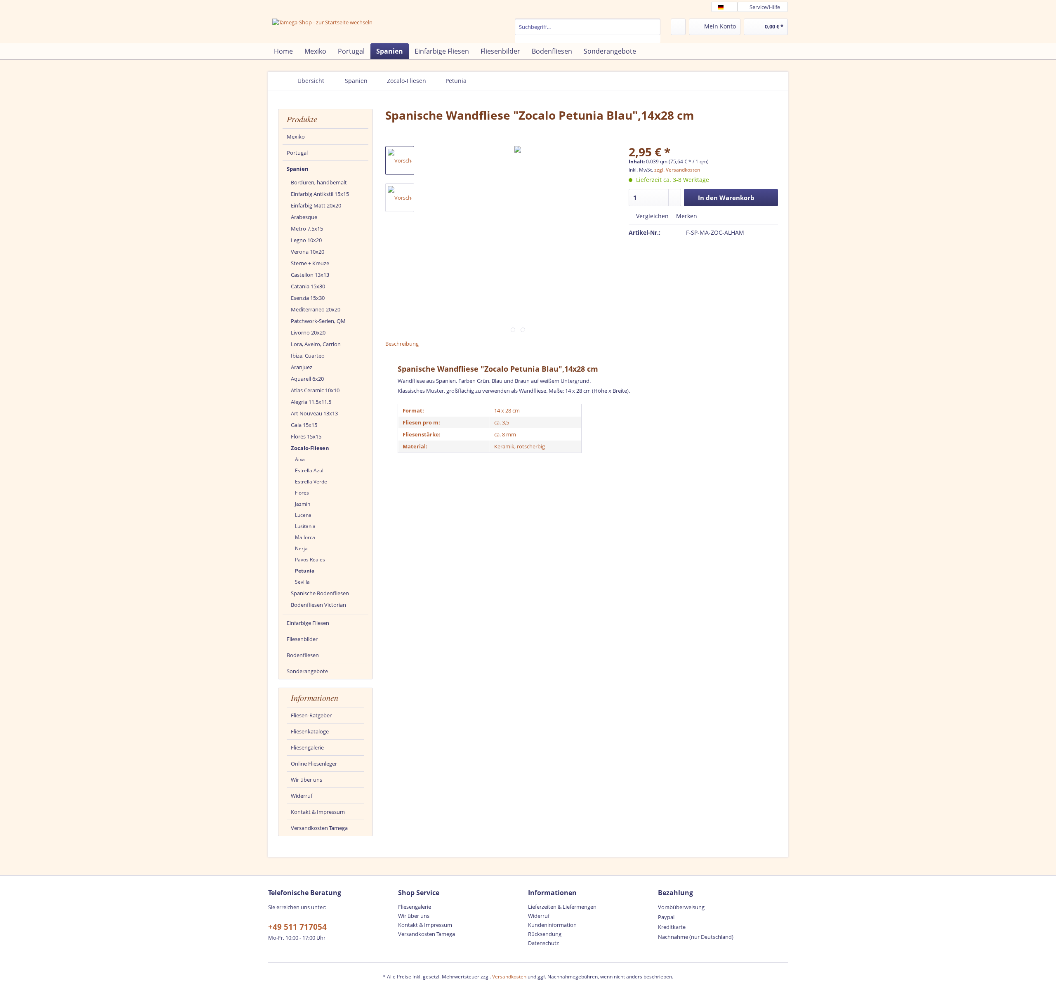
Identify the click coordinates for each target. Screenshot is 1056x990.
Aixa (300, 459)
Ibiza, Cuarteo (308, 355)
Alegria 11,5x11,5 (311, 401)
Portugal (297, 152)
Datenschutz (543, 943)
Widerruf (301, 795)
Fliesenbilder (302, 639)
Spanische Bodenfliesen (320, 593)
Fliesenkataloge (310, 731)
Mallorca (305, 537)
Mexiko (296, 136)
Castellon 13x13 (310, 274)
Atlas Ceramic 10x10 (315, 390)
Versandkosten (509, 976)
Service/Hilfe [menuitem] (764, 7)
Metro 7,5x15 (307, 228)
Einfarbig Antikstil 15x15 (320, 194)
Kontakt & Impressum (318, 812)
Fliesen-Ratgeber (311, 715)
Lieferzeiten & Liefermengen (562, 906)
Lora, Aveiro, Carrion (316, 344)
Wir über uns (306, 779)
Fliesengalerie (307, 747)
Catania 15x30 (308, 286)
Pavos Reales (310, 559)
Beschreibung (402, 343)
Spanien (298, 168)
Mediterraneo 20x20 (315, 309)
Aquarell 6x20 (307, 378)
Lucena (303, 515)
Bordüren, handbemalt (319, 182)
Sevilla (302, 581)
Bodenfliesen (303, 655)
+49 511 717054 (297, 927)
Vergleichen (651, 216)
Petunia (304, 570)
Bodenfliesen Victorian (318, 604)
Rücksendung (544, 934)
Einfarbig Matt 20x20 (316, 205)
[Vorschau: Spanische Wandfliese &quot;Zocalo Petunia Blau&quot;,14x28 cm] (399, 160)
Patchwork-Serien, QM (318, 321)
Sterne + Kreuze (310, 263)
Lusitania (305, 526)
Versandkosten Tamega (319, 828)
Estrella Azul (309, 470)
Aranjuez (301, 367)
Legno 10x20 (306, 240)
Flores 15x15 (306, 436)
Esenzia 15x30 (308, 298)
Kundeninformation (552, 925)
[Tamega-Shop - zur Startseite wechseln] (322, 29)
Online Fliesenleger (314, 763)
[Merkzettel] (678, 27)
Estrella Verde (311, 481)
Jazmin (302, 503)
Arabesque (304, 217)
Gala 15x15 (304, 425)
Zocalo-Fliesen (310, 448)
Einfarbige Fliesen (308, 623)
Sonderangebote (307, 671)
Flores (302, 492)
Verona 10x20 (307, 251)
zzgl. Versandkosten (677, 169)
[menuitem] (587, 31)
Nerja (301, 548)
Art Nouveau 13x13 (314, 413)
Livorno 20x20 (308, 332)
